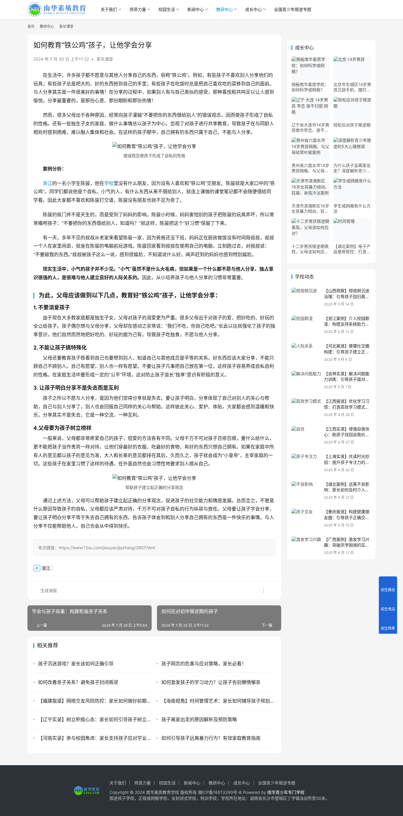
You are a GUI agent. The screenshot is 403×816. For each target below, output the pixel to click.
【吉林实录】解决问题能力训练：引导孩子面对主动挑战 (346, 379)
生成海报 (48, 590)
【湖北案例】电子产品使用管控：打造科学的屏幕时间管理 (352, 249)
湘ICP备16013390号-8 (220, 792)
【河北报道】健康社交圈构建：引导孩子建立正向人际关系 (346, 351)
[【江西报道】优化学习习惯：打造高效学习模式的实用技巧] (306, 407)
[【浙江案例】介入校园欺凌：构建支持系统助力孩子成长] (306, 325)
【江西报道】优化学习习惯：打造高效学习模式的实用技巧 (346, 407)
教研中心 (224, 9)
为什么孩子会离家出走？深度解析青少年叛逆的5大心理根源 (352, 168)
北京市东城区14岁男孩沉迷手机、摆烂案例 (352, 87)
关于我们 (109, 9)
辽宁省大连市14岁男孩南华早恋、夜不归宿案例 (310, 127)
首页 (31, 26)
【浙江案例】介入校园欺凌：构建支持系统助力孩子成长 (346, 324)
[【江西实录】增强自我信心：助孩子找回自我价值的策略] (306, 435)
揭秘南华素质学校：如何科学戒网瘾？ (310, 87)
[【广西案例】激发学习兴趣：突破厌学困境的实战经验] (306, 546)
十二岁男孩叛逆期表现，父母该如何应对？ (310, 249)
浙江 (47, 183)
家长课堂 (104, 58)
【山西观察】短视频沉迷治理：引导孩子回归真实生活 (346, 296)
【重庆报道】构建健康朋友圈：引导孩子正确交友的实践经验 (346, 517)
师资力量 (138, 9)
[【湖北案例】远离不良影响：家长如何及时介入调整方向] (306, 490)
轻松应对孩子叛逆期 (352, 124)
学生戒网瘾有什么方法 (352, 208)
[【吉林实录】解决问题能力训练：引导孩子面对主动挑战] (306, 380)
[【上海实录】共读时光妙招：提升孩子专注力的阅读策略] (306, 462)
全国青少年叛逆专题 (292, 9)
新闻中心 (195, 9)
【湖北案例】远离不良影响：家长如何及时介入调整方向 (346, 490)
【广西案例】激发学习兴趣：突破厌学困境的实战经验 (346, 545)
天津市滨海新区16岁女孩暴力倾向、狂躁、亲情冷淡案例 (310, 208)
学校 (109, 183)
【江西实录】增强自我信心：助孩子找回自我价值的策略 (346, 434)
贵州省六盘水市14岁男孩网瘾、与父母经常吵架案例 (310, 168)
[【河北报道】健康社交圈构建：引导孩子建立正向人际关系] (306, 352)
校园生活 (166, 9)
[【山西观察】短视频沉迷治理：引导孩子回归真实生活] (306, 297)
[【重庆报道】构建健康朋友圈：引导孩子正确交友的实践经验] (306, 518)
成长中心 (253, 9)
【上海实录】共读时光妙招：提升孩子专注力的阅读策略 (346, 462)
